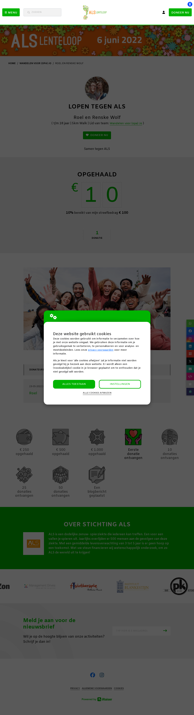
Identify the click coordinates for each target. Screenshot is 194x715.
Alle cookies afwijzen (97, 392)
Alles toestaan (74, 384)
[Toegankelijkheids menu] (190, 4)
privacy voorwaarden (100, 350)
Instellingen (120, 384)
